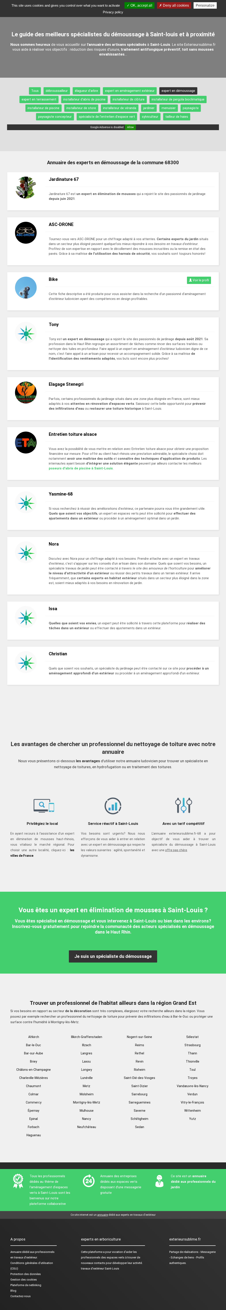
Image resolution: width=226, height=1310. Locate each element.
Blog (13, 1290)
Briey (33, 1061)
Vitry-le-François (192, 1102)
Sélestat (192, 1037)
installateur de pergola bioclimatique (178, 99)
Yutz (192, 1119)
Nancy (86, 1119)
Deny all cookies (175, 5)
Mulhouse (87, 1110)
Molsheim (87, 1094)
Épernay (33, 1110)
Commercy (33, 1102)
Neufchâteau (86, 1127)
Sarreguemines (140, 1102)
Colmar (33, 1094)
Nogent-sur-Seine (139, 1037)
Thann (192, 1053)
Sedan (139, 1127)
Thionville (192, 1061)
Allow (130, 127)
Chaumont (33, 1086)
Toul (192, 1069)
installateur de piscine (43, 108)
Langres (86, 1053)
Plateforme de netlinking (25, 1285)
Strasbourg (193, 1045)
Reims (139, 1045)
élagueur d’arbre (86, 91)
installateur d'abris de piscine (84, 99)
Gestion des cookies (23, 1279)
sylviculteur (150, 117)
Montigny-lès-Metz (86, 1102)
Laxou (86, 1061)
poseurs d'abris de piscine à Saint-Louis (81, 468)
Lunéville (87, 1078)
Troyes (193, 1078)
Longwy (86, 1069)
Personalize (205, 5)
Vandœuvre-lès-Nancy (192, 1086)
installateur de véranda (119, 108)
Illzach (86, 1045)
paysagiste (191, 108)
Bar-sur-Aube (33, 1053)
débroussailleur (57, 91)
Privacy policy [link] (113, 12)
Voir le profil (200, 280)
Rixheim (139, 1069)
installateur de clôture (129, 99)
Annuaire (15, 1252)
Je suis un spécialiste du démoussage (113, 956)
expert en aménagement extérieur (129, 91)
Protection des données (25, 1274)
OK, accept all (141, 5)
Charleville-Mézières (33, 1078)
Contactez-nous (20, 1296)
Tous (35, 91)
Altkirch (33, 1037)
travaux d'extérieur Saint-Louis (100, 1268)
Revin (139, 1061)
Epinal (33, 1119)
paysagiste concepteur (55, 117)
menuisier (169, 108)
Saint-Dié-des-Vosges (139, 1078)
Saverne (139, 1110)
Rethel (139, 1053)
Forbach (33, 1127)
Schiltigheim (139, 1119)
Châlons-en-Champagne (33, 1069)
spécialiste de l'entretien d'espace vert (107, 117)
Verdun (192, 1094)
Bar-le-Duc (33, 1045)
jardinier (148, 108)
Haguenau (33, 1135)
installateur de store (81, 108)
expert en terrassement (39, 99)
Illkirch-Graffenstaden (86, 1037)
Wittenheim (192, 1110)
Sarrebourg (139, 1094)
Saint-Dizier (139, 1086)
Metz (86, 1086)
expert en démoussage (178, 91)
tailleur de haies (176, 117)
